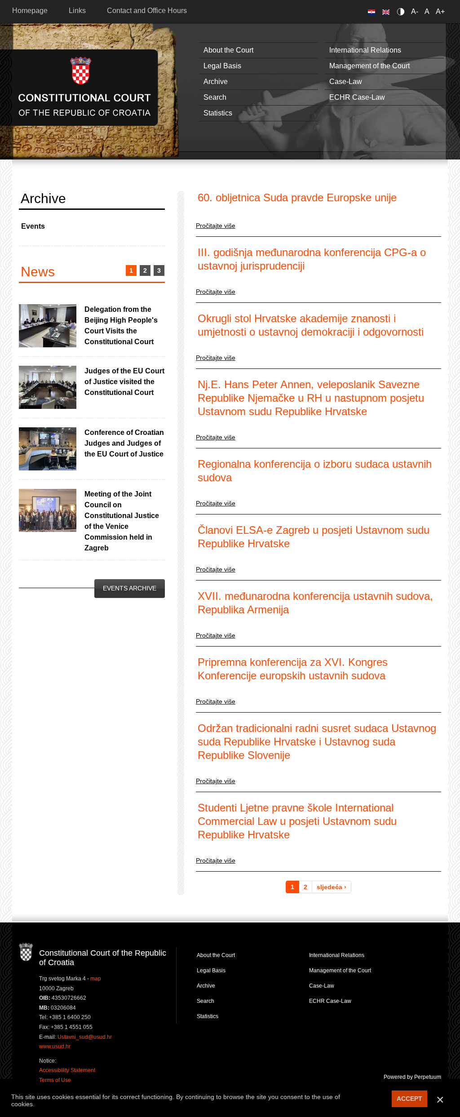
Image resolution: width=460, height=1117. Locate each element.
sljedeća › (331, 887)
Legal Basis (222, 66)
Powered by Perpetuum (412, 1077)
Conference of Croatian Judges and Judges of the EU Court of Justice (124, 443)
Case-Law (345, 81)
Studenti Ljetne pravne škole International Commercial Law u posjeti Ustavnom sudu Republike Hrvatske (297, 821)
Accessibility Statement (67, 1070)
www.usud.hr (55, 1046)
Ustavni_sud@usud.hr (85, 1037)
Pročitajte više (215, 225)
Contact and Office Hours (147, 10)
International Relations (365, 50)
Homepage (30, 10)
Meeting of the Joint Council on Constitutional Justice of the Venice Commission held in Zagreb (121, 521)
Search (214, 97)
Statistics (217, 113)
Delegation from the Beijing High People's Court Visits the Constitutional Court (121, 326)
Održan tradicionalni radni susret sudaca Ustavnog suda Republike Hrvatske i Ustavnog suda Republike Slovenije (317, 741)
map (95, 978)
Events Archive (129, 588)
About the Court (228, 50)
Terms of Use (55, 1080)
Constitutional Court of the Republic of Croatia (84, 87)
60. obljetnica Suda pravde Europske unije (297, 197)
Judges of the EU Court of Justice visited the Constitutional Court (124, 381)
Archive (215, 81)
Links (77, 10)
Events (33, 226)
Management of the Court (369, 66)
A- (414, 11)
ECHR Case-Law (357, 97)
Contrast (402, 11)
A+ (440, 11)
